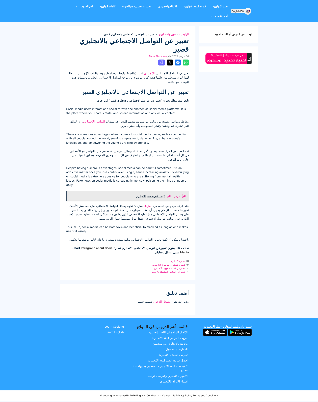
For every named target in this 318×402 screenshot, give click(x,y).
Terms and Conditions (206, 395)
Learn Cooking (114, 326)
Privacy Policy (184, 395)
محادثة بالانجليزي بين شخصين (170, 343)
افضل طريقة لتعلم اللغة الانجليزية (168, 360)
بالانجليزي (150, 73)
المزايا (148, 206)
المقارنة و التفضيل (177, 349)
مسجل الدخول (162, 301)
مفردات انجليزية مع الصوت (137, 6)
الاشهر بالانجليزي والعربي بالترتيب (168, 376)
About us (155, 395)
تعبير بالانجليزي (167, 34)
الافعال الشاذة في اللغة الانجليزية (168, 332)
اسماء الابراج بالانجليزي (174, 381)
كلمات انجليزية (107, 6)
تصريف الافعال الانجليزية (173, 355)
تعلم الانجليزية (220, 6)
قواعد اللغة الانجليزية (194, 6)
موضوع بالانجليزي (160, 264)
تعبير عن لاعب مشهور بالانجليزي (169, 268)
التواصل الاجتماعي (94, 121)
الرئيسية (184, 34)
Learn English (115, 332)
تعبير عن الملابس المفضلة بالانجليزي (167, 271)
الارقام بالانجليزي (167, 6)
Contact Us (168, 395)
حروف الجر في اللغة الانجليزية (170, 338)
